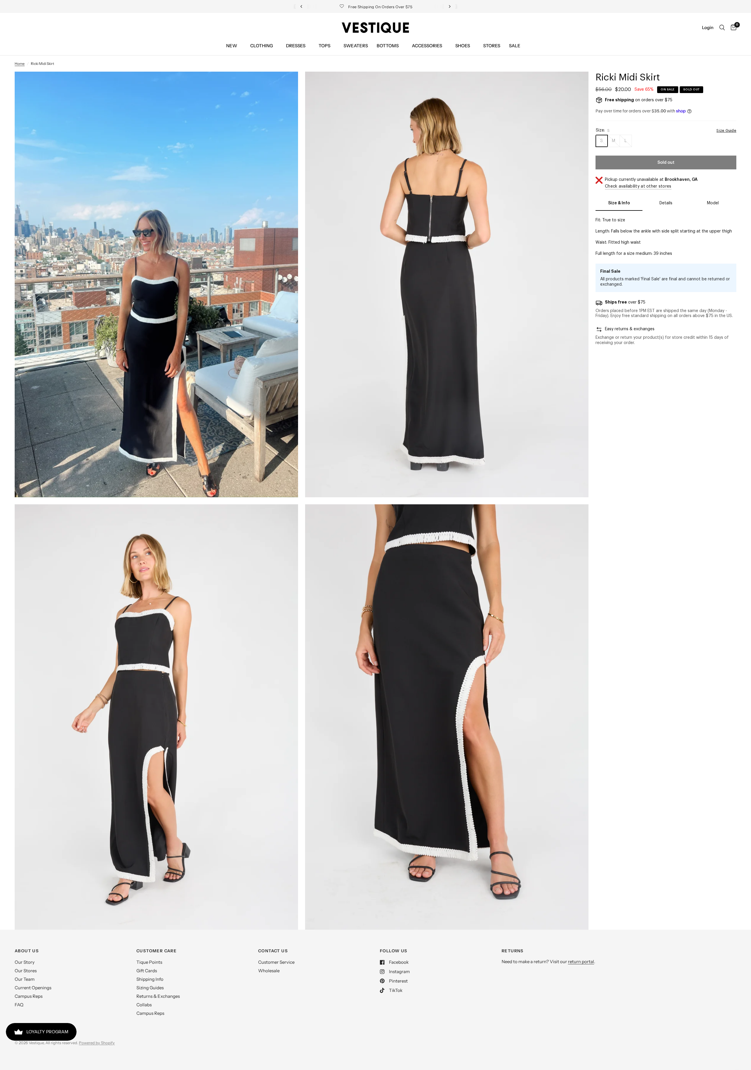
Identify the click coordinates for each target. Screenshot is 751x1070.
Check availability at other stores (638, 186)
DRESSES (295, 45)
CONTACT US (273, 951)
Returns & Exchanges (158, 996)
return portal (581, 961)
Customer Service (276, 962)
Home (20, 63)
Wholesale (269, 970)
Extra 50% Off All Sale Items (377, 6)
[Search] (722, 27)
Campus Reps (29, 996)
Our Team (25, 979)
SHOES (462, 45)
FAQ (19, 1004)
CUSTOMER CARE (156, 951)
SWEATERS (356, 45)
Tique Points (149, 962)
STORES (491, 45)
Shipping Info (149, 979)
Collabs (144, 1004)
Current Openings (33, 987)
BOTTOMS (388, 45)
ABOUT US (27, 951)
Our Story (25, 962)
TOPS (324, 45)
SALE (514, 45)
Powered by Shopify (97, 1042)
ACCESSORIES (427, 45)
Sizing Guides (150, 987)
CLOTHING (261, 45)
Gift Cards (146, 970)
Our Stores (26, 970)
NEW (231, 45)
